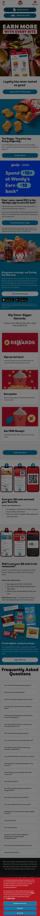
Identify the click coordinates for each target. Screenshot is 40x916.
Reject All (20, 908)
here (32, 893)
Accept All (20, 913)
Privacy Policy (10, 898)
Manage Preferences (20, 903)
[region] (20, 896)
